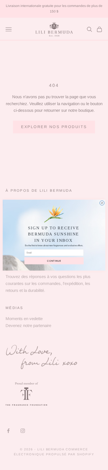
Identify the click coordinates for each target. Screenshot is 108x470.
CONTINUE (54, 260)
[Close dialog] (102, 203)
